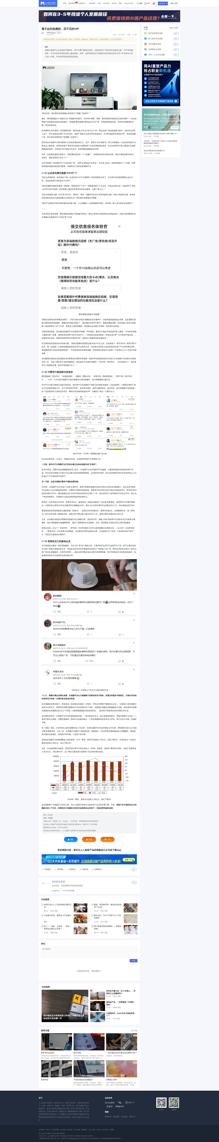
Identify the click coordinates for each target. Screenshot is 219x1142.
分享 (133, 869)
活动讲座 (92, 3)
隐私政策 (108, 1116)
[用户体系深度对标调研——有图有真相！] (130, 929)
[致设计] (110, 1106)
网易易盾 (84, 1129)
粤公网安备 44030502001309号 (83, 1136)
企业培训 (106, 3)
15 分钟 (134, 34)
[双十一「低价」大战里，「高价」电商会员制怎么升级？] (80, 929)
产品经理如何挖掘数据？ (84, 1080)
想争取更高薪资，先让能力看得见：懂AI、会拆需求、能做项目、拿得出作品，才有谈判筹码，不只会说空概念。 (83, 39)
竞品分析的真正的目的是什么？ (155, 150)
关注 (58, 32)
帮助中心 (132, 1116)
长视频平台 (98, 869)
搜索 (140, 3)
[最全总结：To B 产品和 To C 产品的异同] (130, 918)
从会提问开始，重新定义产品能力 (57, 915)
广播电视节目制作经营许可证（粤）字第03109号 (54, 1138)
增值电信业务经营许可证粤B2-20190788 (81, 1138)
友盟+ (94, 1129)
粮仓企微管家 (61, 1133)
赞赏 (72, 839)
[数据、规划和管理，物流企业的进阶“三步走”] (130, 907)
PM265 (47, 1129)
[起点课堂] (109, 1102)
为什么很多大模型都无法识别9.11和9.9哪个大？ (161, 133)
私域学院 (44, 1080)
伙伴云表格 (77, 1129)
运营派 (53, 1133)
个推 (89, 1129)
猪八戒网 (69, 1129)
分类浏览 (81, 3)
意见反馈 (124, 1116)
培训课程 (71, 3)
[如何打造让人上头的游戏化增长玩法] (80, 907)
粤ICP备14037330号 (66, 1136)
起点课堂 (63, 1129)
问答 (99, 3)
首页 (64, 3)
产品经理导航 (55, 1129)
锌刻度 (49, 32)
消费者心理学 (111, 1080)
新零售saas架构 (47, 1053)
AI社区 (114, 3)
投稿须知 (116, 1116)
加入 (176, 33)
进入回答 (174, 127)
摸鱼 (120, 3)
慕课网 (112, 1129)
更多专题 (134, 1030)
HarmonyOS (128, 3)
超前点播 (85, 869)
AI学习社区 (105, 1129)
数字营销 (77, 1053)
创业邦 (99, 1129)
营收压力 (72, 869)
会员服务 (48, 869)
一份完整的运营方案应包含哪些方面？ (121, 1053)
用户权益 (60, 869)
